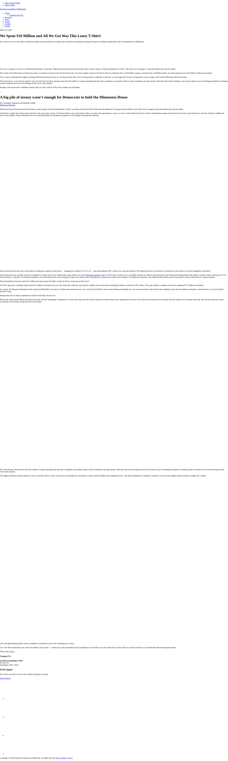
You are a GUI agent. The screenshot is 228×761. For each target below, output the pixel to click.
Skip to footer (10, 5)
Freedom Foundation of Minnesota (13, 9)
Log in (70, 758)
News (12, 652)
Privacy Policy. (61, 758)
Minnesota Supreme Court (95, 275)
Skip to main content (12, 3)
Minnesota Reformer (7, 105)
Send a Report (5, 678)
